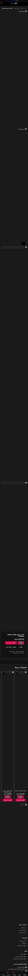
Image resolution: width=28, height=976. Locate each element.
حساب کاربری (22, 930)
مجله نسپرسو (22, 932)
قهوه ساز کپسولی (21, 945)
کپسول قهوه (16, 8)
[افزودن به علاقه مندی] (16, 673)
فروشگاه (23, 927)
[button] (20, 800)
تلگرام (11, 0)
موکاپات (24, 943)
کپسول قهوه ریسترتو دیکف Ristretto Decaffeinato (7, 792)
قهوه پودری (23, 954)
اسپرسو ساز (23, 941)
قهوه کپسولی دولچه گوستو (19, 958)
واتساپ (16, 0)
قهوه (21, 8)
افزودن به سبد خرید (11, 642)
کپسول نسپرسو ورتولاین (7, 8)
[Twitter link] (21, 656)
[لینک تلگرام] (17, 656)
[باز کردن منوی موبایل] (26, 3)
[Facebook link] (23, 656)
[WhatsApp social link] (19, 656)
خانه (25, 8)
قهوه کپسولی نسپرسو (21, 956)
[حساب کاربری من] (5, 3)
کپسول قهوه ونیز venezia (20, 790)
